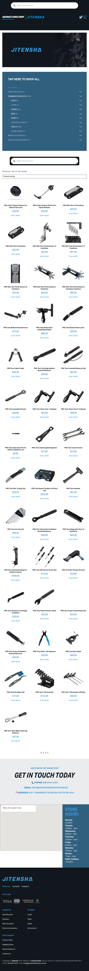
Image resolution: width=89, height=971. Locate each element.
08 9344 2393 (13, 963)
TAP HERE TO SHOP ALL (24, 79)
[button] (55, 92)
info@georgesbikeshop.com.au (50, 788)
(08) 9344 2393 (50, 783)
